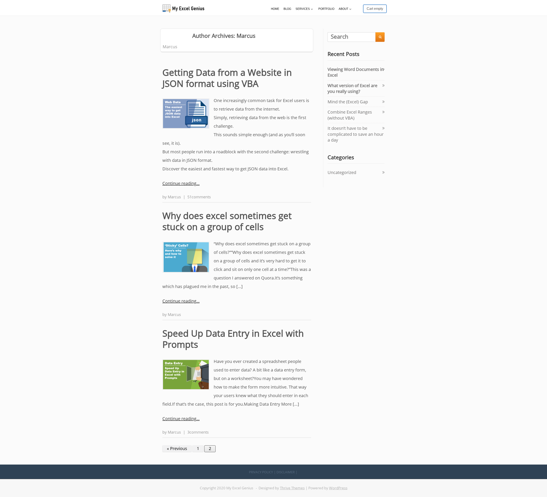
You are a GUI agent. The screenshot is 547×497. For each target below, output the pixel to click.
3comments (198, 432)
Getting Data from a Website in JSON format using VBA (227, 78)
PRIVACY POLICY (261, 472)
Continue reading (179, 183)
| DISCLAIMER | (285, 472)
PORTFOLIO (326, 8)
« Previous (177, 448)
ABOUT (343, 8)
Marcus (174, 196)
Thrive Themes (292, 487)
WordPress (338, 487)
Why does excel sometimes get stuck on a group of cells (227, 221)
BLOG (287, 8)
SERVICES (303, 8)
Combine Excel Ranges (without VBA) (350, 115)
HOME (275, 8)
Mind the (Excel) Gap (348, 102)
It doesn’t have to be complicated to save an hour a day (356, 134)
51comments (199, 196)
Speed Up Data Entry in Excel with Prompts (233, 339)
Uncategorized (342, 172)
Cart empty (375, 8)
